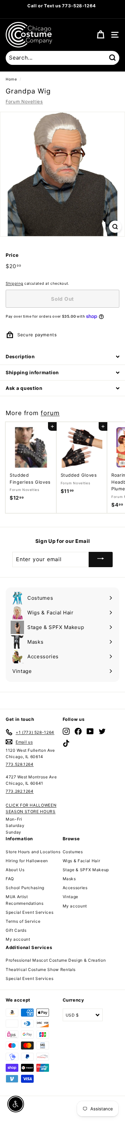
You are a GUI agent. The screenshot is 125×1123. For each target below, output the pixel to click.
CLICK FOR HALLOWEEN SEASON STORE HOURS (31, 808)
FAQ (10, 878)
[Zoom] (115, 227)
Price (12, 255)
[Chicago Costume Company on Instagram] (66, 730)
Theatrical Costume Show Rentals (41, 969)
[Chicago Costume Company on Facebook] (78, 730)
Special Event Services (29, 912)
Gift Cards (16, 930)
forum (50, 412)
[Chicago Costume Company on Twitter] (102, 730)
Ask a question (24, 388)
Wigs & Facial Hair (81, 860)
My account (18, 939)
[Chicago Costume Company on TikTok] (66, 743)
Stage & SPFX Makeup (86, 869)
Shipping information (32, 372)
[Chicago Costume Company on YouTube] (90, 730)
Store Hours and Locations (33, 851)
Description (20, 356)
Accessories (75, 887)
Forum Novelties (24, 101)
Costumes (73, 851)
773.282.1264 (20, 791)
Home (11, 79)
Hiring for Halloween (27, 860)
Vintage (71, 896)
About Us (15, 869)
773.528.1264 (20, 764)
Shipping (14, 283)
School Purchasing (25, 887)
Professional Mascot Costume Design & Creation (56, 960)
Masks (69, 878)
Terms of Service (23, 921)
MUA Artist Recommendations (25, 899)
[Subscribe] (101, 559)
